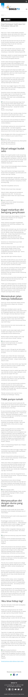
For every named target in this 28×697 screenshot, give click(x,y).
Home (2, 15)
